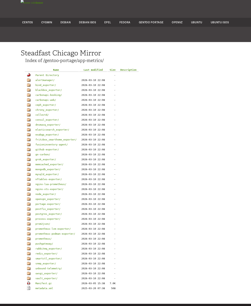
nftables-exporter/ (48, 179)
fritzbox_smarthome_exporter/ (56, 139)
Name (56, 69)
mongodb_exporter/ (47, 169)
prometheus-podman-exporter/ (55, 233)
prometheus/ (43, 238)
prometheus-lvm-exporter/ (53, 228)
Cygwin (46, 22)
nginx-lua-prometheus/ (50, 184)
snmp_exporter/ (45, 263)
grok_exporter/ (45, 159)
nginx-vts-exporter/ (49, 189)
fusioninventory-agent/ (51, 144)
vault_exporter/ (46, 278)
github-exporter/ (47, 149)
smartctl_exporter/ (48, 258)
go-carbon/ (42, 154)
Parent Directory (47, 75)
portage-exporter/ (47, 204)
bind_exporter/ (45, 85)
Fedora (124, 22)
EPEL (107, 22)
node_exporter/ (45, 194)
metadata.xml (44, 288)
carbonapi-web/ (45, 100)
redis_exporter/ (46, 253)
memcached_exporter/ (49, 164)
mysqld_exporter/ (47, 174)
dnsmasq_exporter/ (47, 124)
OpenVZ (177, 22)
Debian (65, 22)
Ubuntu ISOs (220, 22)
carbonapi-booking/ (48, 95)
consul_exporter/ (47, 119)
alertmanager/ (45, 80)
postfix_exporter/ (47, 209)
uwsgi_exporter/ (46, 273)
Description (128, 69)
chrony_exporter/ (47, 109)
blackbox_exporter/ (48, 90)
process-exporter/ (47, 219)
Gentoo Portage (151, 22)
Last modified (93, 69)
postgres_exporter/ (48, 214)
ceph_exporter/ (45, 105)
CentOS (27, 22)
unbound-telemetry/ (48, 268)
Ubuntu (196, 22)
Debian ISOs (87, 22)
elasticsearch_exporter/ (52, 129)
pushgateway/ (44, 243)
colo (36, 2)
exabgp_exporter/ (47, 134)
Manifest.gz (43, 283)
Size (113, 69)
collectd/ (42, 114)
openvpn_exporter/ (47, 199)
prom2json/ (42, 223)
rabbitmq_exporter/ (48, 248)
